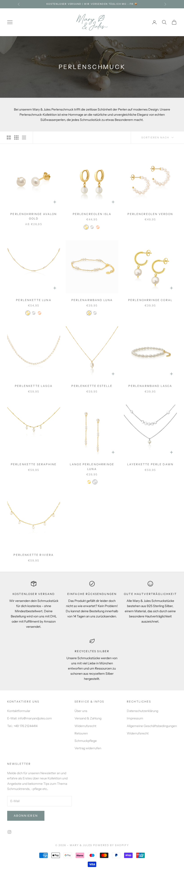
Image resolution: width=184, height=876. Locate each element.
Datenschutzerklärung (142, 711)
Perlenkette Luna (33, 300)
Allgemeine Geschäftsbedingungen (152, 726)
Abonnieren (26, 815)
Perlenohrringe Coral (150, 300)
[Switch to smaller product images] (16, 137)
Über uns (80, 711)
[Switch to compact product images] (24, 137)
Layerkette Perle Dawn (150, 464)
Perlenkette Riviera (33, 555)
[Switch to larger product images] (9, 137)
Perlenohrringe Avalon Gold (33, 216)
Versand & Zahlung (87, 718)
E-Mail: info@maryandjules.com (29, 718)
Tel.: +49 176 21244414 (22, 726)
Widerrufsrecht (85, 726)
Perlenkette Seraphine (34, 464)
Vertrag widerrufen (87, 748)
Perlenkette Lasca (34, 386)
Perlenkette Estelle (91, 386)
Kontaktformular (18, 711)
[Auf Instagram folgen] (9, 832)
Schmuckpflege (85, 741)
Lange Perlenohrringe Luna (92, 466)
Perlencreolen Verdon (150, 214)
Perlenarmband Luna (92, 300)
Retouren (81, 733)
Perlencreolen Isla (92, 214)
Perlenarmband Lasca (150, 386)
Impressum (135, 718)
